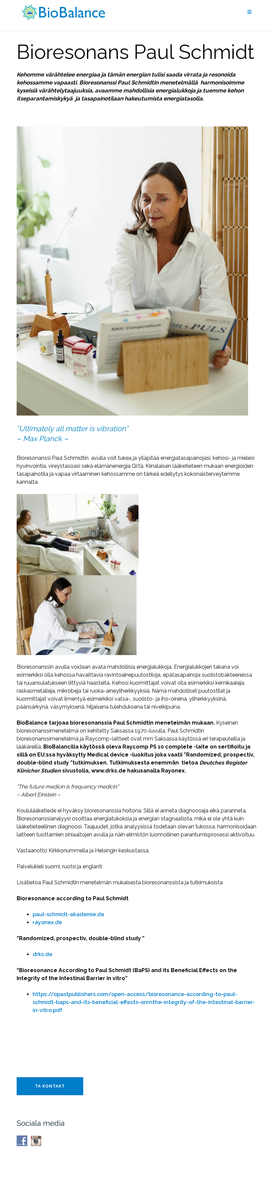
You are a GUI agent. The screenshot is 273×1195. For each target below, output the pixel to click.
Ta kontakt (50, 1086)
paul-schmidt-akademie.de (68, 914)
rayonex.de (47, 922)
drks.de (42, 954)
